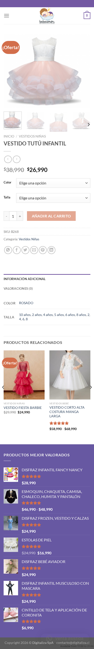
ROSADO (26, 303)
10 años (25, 315)
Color (7, 182)
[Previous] (11, 70)
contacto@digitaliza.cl (72, 643)
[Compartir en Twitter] (25, 250)
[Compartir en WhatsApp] (8, 250)
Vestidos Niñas (32, 136)
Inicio (9, 136)
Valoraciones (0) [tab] (18, 288)
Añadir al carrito (51, 216)
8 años (81, 315)
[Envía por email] (34, 250)
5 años (59, 315)
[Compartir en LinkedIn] (51, 250)
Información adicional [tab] (25, 279)
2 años (37, 315)
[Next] (82, 70)
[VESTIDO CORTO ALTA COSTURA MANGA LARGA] (69, 375)
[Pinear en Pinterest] (43, 250)
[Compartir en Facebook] (17, 250)
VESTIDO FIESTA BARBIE (23, 408)
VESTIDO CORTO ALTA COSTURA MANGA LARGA (67, 412)
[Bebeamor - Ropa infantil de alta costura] (47, 15)
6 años (70, 315)
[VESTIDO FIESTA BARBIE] (24, 375)
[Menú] (6, 15)
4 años (48, 315)
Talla (7, 197)
